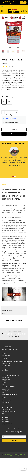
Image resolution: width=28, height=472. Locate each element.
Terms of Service (17, 455)
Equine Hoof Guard (6, 379)
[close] (26, 2)
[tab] (14, 184)
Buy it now (14, 134)
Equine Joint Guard (6, 389)
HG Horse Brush (5, 421)
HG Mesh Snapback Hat (7, 423)
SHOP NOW (23, 2)
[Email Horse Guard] (2, 370)
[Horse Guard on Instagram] (6, 370)
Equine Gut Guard (6, 363)
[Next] (18, 47)
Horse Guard (4, 352)
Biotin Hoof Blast (5, 377)
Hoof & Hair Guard (6, 381)
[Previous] (10, 47)
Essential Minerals (6, 358)
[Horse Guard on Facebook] (4, 370)
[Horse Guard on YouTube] (7, 370)
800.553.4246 (5, 7)
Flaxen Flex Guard (6, 390)
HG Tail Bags (5, 419)
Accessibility (15, 454)
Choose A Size (5, 97)
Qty (2, 108)
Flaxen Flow (4, 399)
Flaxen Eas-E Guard (6, 400)
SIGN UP (14, 440)
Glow (3, 367)
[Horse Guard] (14, 11)
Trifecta (3, 357)
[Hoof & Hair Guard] (14, 32)
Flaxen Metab (5, 404)
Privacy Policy (22, 454)
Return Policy (10, 455)
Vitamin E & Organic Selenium (8, 411)
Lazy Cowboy (5, 424)
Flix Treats (4, 397)
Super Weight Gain (6, 355)
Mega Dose (4, 353)
